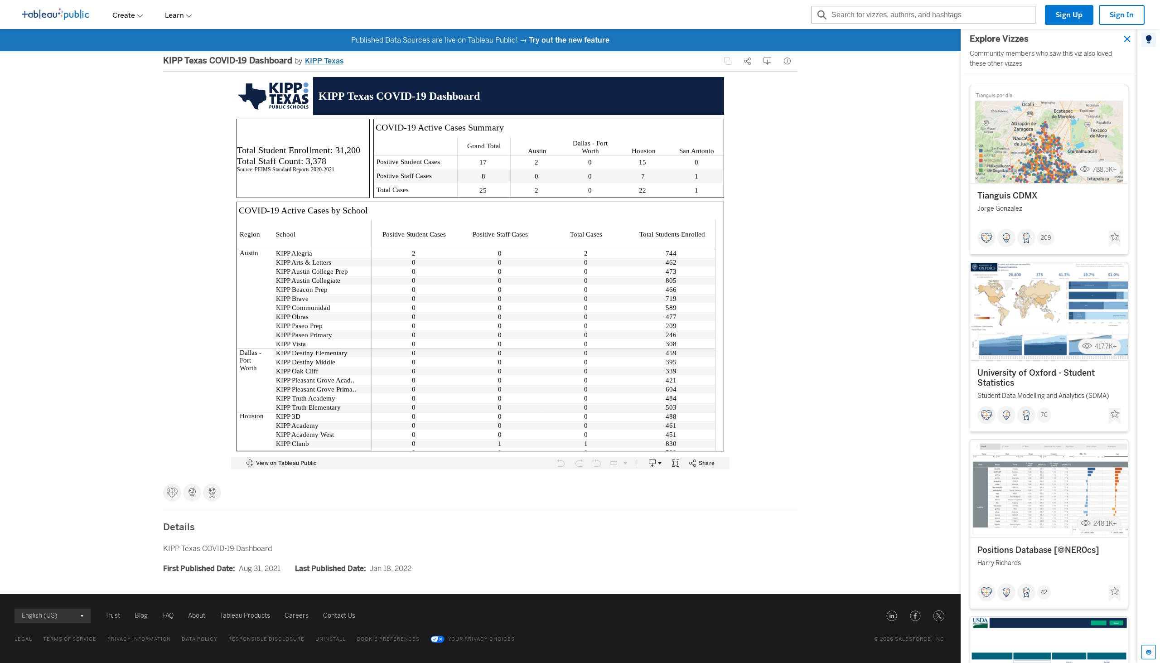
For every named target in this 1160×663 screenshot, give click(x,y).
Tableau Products (245, 615)
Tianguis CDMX (1007, 196)
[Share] (748, 61)
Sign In (1122, 14)
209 (1046, 238)
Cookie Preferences (388, 639)
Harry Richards (999, 563)
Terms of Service (70, 639)
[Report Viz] (788, 61)
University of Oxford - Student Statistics (1036, 378)
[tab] (1148, 40)
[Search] (821, 15)
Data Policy (200, 639)
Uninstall (330, 639)
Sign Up (1069, 14)
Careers (297, 615)
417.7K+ (1106, 346)
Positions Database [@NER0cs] (1038, 550)
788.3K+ (1104, 169)
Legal (23, 639)
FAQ (168, 615)
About (196, 615)
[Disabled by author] (728, 61)
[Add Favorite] (1115, 239)
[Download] (768, 61)
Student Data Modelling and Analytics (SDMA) (1043, 396)
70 (1044, 415)
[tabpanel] (1049, 346)
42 (1044, 592)
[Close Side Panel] (1127, 39)
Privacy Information (139, 639)
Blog (141, 615)
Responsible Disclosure (266, 639)
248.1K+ (1105, 523)
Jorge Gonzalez (999, 209)
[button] (891, 616)
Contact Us (339, 615)
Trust (112, 615)
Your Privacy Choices (481, 639)
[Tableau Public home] (55, 15)
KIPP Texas (324, 61)
